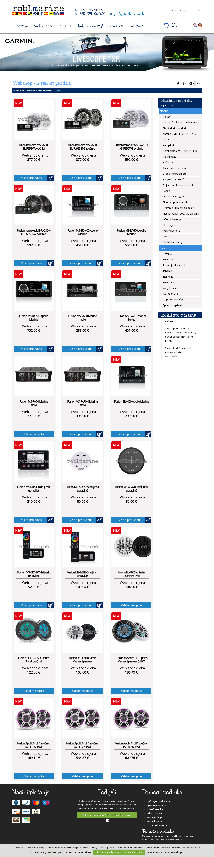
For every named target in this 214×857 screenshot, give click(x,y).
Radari (166, 139)
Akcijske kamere (171, 288)
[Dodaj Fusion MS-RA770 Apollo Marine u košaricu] (50, 349)
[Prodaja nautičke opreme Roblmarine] (38, 9)
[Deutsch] (200, 25)
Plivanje (167, 270)
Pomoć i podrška (162, 792)
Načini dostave (153, 821)
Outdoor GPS (170, 293)
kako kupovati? (90, 26)
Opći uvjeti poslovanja (157, 801)
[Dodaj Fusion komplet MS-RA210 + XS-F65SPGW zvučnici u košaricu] (50, 263)
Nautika (164, 110)
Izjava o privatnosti (156, 805)
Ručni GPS (168, 162)
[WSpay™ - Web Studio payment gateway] (36, 812)
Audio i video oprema (174, 168)
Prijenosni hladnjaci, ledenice (178, 185)
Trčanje (167, 253)
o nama (65, 26)
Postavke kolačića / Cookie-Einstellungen (164, 852)
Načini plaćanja (153, 817)
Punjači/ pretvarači (173, 179)
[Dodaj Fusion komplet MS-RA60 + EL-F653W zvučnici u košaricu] (50, 178)
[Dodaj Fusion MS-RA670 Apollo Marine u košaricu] (148, 263)
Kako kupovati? (154, 813)
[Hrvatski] (195, 25)
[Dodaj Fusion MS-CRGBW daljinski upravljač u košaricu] (50, 605)
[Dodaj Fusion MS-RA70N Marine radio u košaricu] (99, 434)
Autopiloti (168, 145)
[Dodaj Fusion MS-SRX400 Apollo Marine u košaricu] (99, 263)
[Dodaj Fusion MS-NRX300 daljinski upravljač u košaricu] (50, 520)
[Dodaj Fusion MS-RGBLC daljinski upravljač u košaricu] (99, 605)
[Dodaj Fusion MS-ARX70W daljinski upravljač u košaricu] (99, 520)
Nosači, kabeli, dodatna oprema (180, 213)
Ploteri (166, 116)
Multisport (168, 259)
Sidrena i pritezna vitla (175, 202)
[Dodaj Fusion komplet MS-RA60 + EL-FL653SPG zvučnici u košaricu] (99, 178)
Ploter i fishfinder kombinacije (179, 122)
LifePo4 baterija (171, 219)
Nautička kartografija (174, 196)
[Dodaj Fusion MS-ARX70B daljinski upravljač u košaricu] (148, 520)
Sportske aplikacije (173, 305)
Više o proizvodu (31, 178)
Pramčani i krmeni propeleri (178, 207)
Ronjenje (167, 276)
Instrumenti (169, 156)
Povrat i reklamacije (156, 825)
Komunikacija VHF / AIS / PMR (179, 150)
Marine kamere (171, 230)
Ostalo (166, 236)
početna (21, 26)
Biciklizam (168, 282)
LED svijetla (169, 225)
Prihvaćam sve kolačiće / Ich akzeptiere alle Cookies (107, 815)
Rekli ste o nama (178, 315)
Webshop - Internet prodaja (40, 90)
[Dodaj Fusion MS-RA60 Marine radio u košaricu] (99, 349)
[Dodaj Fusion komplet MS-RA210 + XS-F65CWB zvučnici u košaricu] (148, 178)
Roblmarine (18, 90)
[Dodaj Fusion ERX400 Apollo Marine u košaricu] (148, 434)
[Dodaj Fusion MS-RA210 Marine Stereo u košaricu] (148, 349)
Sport (163, 248)
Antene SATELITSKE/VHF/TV (179, 133)
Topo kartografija (172, 299)
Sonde (166, 190)
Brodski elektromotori (175, 173)
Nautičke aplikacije (172, 242)
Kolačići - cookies (155, 809)
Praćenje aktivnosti (173, 265)
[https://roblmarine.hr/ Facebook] (177, 83)
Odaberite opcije (33, 434)
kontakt (136, 26)
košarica (117, 26)
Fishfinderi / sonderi (174, 128)
